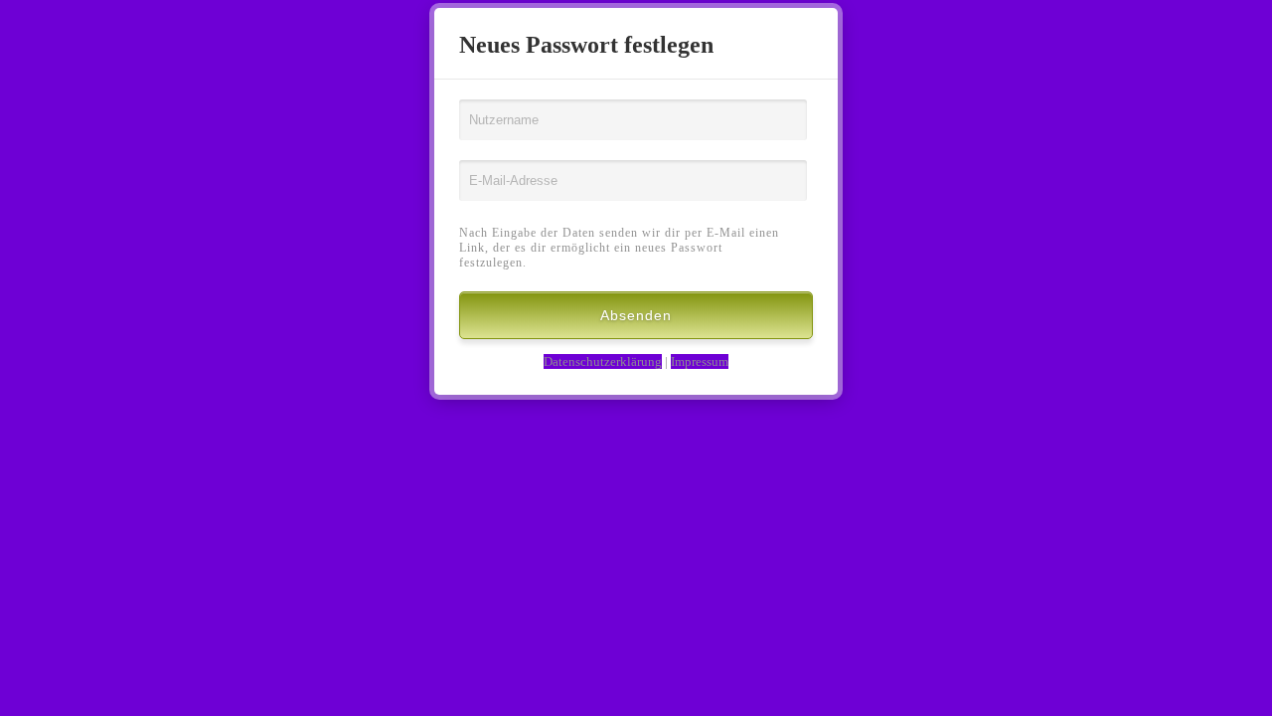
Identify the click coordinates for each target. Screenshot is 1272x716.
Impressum (699, 361)
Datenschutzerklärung (603, 361)
